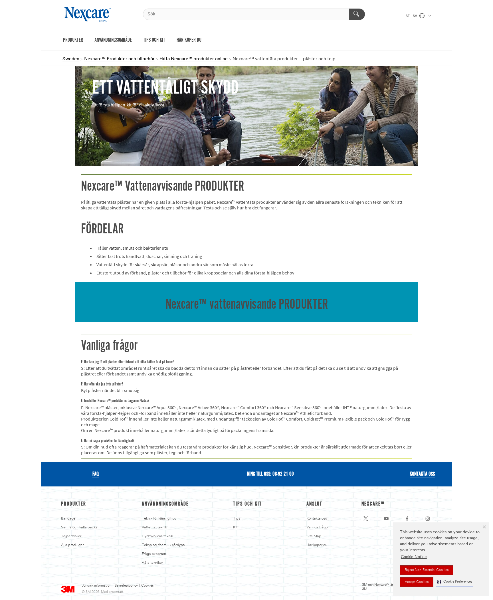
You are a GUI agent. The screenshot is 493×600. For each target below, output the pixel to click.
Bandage (68, 518)
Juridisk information (96, 585)
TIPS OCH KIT (154, 40)
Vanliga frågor (317, 527)
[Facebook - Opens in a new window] (407, 518)
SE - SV (412, 16)
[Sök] (357, 14)
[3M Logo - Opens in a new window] (88, 14)
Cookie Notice (414, 557)
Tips (236, 518)
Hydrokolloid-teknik (157, 536)
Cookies (147, 585)
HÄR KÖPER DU (189, 40)
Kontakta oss (316, 518)
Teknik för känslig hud (159, 518)
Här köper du (316, 545)
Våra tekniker (152, 563)
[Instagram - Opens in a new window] (427, 518)
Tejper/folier (71, 536)
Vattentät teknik (154, 527)
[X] (365, 518)
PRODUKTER (73, 40)
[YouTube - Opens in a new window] (386, 518)
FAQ (95, 474)
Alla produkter (72, 545)
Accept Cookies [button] (417, 582)
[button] (454, 582)
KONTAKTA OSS (422, 474)
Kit (235, 527)
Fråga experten (154, 554)
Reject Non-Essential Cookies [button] (426, 570)
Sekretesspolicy (126, 585)
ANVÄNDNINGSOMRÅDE (113, 40)
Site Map (313, 536)
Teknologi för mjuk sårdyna (163, 545)
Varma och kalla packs (79, 527)
